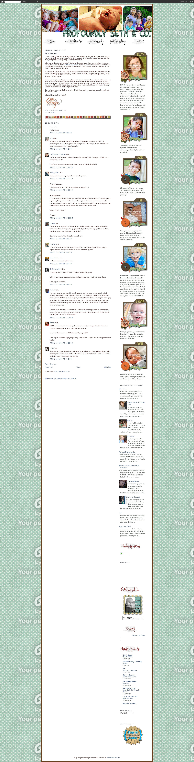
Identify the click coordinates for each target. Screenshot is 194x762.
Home (78, 367)
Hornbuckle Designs (113, 758)
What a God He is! (125, 526)
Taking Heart (54, 173)
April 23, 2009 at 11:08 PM (61, 218)
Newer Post (49, 367)
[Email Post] (64, 110)
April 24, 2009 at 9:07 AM (61, 252)
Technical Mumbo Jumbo (127, 452)
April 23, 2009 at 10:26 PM (61, 179)
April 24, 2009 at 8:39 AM (61, 239)
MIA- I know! (51, 53)
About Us (129, 420)
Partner (125, 663)
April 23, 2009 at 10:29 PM (61, 190)
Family (53, 112)
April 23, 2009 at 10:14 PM (61, 167)
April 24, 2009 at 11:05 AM (61, 317)
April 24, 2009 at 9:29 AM (61, 264)
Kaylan (52, 323)
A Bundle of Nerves (132, 481)
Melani (52, 290)
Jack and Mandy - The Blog (132, 662)
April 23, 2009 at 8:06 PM (61, 133)
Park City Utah (127, 657)
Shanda (52, 223)
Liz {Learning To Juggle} (58, 154)
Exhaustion (122, 389)
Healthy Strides (128, 698)
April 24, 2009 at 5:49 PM (61, 359)
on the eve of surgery (133, 497)
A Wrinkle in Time (129, 688)
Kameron (53, 244)
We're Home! (130, 436)
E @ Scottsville (55, 269)
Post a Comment (50, 364)
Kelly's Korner (127, 655)
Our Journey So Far (129, 681)
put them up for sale (71, 65)
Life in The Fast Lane (130, 696)
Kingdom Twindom (129, 703)
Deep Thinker (54, 258)
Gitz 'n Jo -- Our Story (130, 670)
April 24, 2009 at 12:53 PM (61, 343)
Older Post (107, 367)
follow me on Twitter (138, 635)
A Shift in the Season (130, 677)
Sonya (52, 348)
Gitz (124, 668)
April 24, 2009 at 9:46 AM (61, 285)
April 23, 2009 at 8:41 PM (61, 149)
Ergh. (120, 513)
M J (51, 138)
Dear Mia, (126, 683)
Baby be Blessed (128, 675)
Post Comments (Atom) (61, 371)
